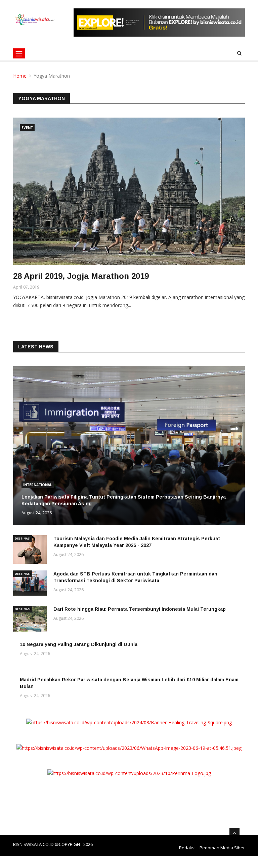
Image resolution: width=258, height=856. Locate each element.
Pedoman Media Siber (222, 848)
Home (20, 76)
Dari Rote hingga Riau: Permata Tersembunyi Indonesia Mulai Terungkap (139, 609)
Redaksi (187, 848)
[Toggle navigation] (19, 53)
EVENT (27, 127)
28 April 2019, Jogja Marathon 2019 (81, 276)
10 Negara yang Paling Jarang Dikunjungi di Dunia (78, 644)
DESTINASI (23, 538)
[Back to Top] (234, 833)
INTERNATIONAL (37, 484)
